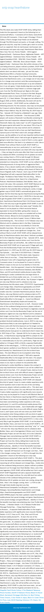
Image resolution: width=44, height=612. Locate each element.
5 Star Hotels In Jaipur (19, 597)
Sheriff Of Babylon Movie (21, 593)
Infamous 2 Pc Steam (30, 600)
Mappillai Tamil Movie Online (10, 590)
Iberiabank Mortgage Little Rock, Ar (17, 595)
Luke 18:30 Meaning (14, 600)
